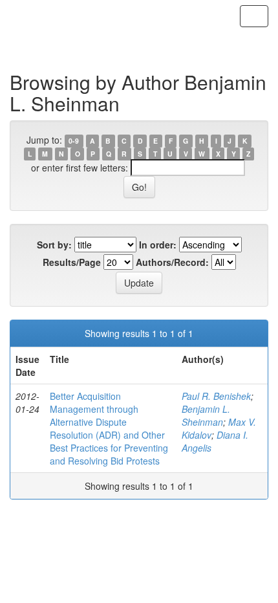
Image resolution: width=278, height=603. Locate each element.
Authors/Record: (172, 262)
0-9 (74, 141)
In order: (157, 244)
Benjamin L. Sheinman (206, 415)
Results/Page (72, 262)
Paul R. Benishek (216, 395)
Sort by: (54, 244)
